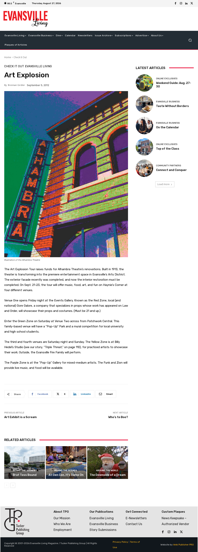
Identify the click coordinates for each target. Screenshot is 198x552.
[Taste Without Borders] (144, 104)
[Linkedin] (186, 3)
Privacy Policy (120, 542)
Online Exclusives (166, 79)
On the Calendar (167, 127)
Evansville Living (38, 66)
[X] (192, 3)
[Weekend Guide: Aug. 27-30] (144, 83)
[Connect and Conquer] (144, 168)
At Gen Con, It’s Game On (66, 475)
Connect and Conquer (171, 170)
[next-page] (12, 485)
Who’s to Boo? (118, 417)
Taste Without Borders (172, 106)
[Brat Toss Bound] (24, 462)
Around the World (107, 470)
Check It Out (20, 57)
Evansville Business (168, 102)
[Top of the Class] (144, 147)
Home (7, 57)
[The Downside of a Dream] (107, 462)
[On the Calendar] (144, 125)
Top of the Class (167, 148)
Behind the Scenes (24, 470)
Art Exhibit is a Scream (20, 417)
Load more (163, 184)
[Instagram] (181, 3)
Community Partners (168, 166)
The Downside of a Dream (108, 475)
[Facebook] (175, 3)
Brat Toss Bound (25, 475)
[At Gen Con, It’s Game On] (66, 462)
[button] (190, 40)
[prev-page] (6, 485)
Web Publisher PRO (183, 544)
